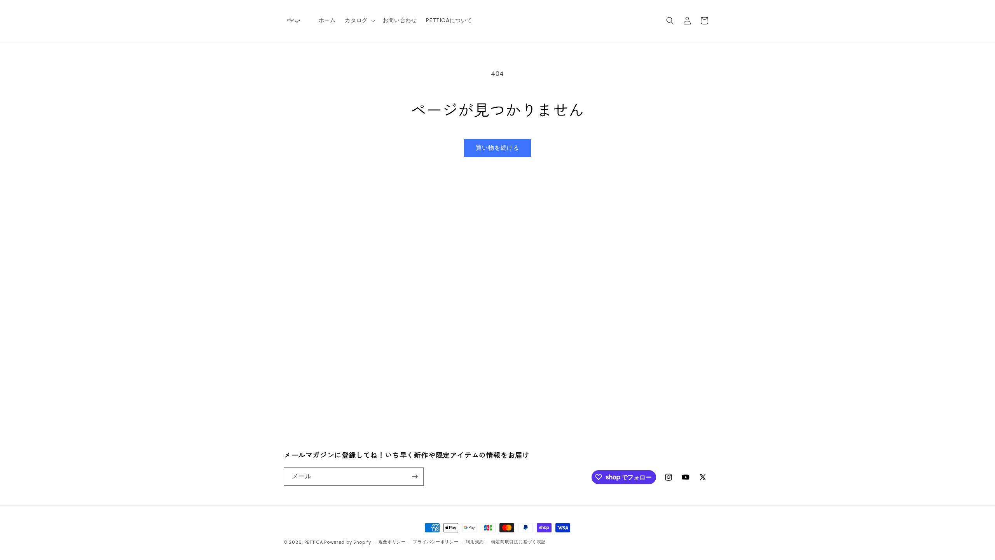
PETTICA (313, 542)
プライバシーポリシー (435, 542)
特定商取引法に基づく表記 (518, 542)
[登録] (414, 476)
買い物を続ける (497, 148)
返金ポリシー (392, 542)
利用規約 (475, 542)
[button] (359, 20)
